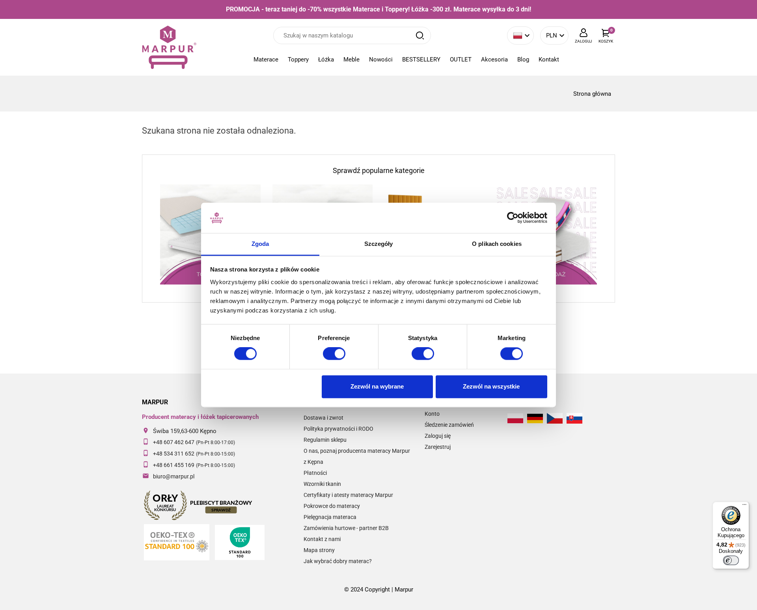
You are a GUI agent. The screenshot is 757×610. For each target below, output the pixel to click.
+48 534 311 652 (173, 453)
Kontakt (549, 59)
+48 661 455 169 (173, 465)
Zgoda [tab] (260, 243)
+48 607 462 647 (173, 442)
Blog (523, 59)
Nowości (381, 59)
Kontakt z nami (322, 539)
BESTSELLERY (421, 59)
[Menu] (744, 506)
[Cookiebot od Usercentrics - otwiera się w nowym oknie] (512, 218)
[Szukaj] (420, 35)
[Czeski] (555, 418)
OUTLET (461, 59)
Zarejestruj (438, 447)
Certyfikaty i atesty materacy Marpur (348, 495)
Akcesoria (494, 59)
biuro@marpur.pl (173, 476)
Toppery (298, 59)
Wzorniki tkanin (322, 484)
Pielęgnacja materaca (330, 517)
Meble (351, 59)
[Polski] (515, 418)
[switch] (334, 354)
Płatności (315, 473)
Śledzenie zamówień (449, 425)
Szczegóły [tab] (378, 243)
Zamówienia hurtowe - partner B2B (346, 528)
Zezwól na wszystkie (491, 386)
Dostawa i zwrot (323, 418)
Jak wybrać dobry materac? (338, 561)
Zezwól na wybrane (377, 386)
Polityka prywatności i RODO (338, 429)
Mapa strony (319, 550)
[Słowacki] (574, 418)
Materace (266, 59)
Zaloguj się (438, 436)
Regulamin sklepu (325, 440)
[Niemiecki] (535, 418)
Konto (432, 414)
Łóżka (326, 59)
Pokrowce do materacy (332, 506)
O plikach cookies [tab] (497, 243)
